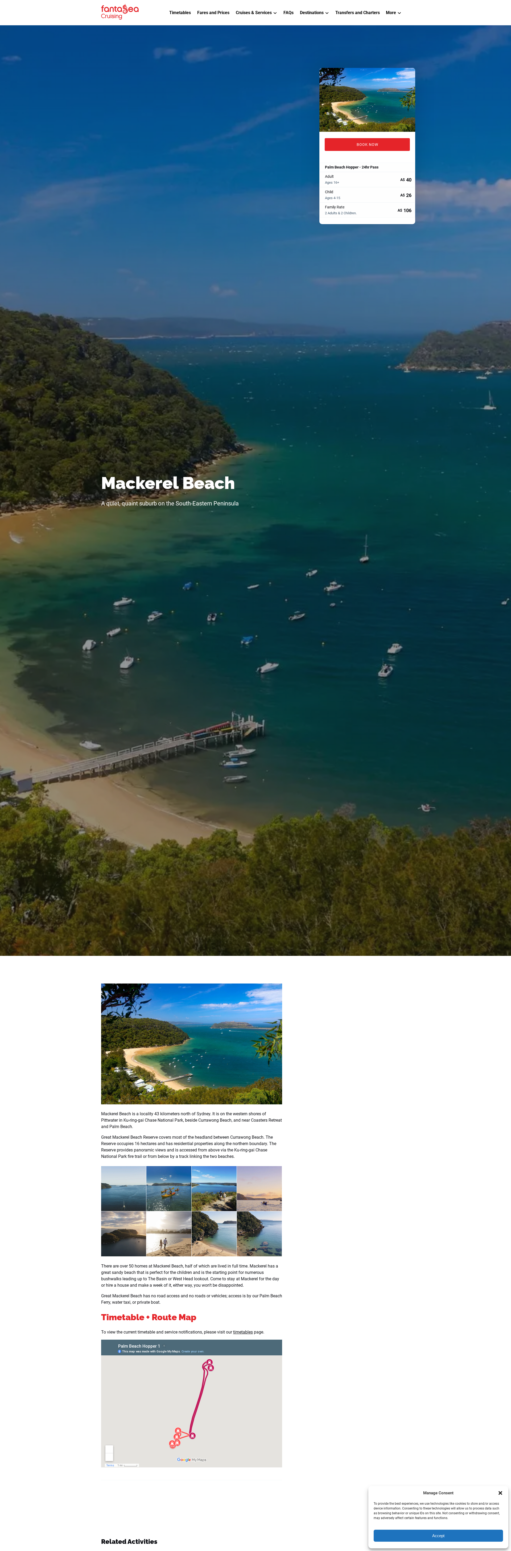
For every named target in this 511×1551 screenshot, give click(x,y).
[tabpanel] (367, 100)
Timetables (180, 12)
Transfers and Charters (357, 12)
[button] (500, 1493)
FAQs (288, 12)
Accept (438, 1535)
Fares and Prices (213, 12)
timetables (243, 1332)
